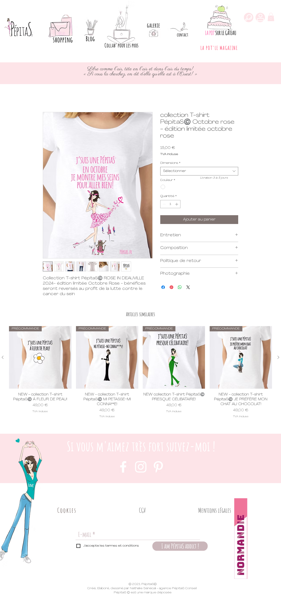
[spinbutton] (170, 204)
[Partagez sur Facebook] (163, 287)
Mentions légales (214, 510)
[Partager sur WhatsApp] (179, 287)
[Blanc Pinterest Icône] (158, 467)
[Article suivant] (278, 357)
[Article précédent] (2, 357)
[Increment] (177, 204)
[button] (270, 17)
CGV (142, 510)
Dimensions (170, 163)
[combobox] (199, 171)
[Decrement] (163, 204)
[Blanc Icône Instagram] (140, 467)
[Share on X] (188, 287)
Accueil (49, 96)
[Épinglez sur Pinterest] (171, 287)
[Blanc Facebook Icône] (123, 467)
